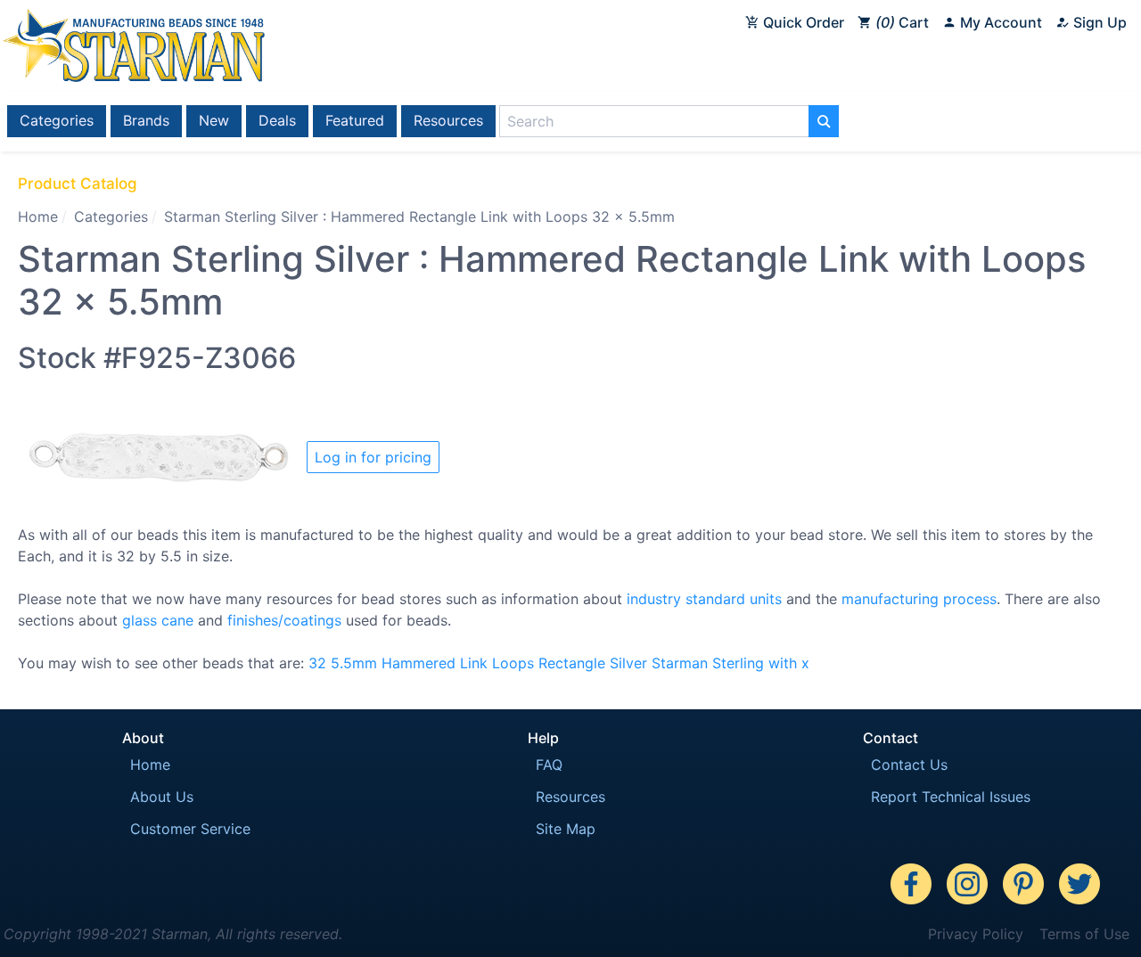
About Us (161, 797)
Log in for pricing (373, 457)
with (782, 663)
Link (474, 663)
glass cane (157, 620)
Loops (513, 663)
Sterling (738, 663)
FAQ (549, 764)
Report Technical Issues (950, 797)
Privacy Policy (975, 934)
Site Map (565, 829)
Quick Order (801, 22)
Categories (57, 120)
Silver (628, 663)
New (214, 120)
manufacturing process (919, 599)
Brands (146, 120)
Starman (680, 663)
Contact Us (909, 764)
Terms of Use (1084, 934)
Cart (905, 22)
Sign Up (1098, 22)
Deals (277, 120)
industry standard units (704, 599)
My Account (999, 22)
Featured (354, 120)
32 (317, 663)
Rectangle (571, 663)
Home (38, 216)
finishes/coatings (284, 620)
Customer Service (190, 829)
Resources (448, 120)
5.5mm (354, 663)
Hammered (419, 663)
